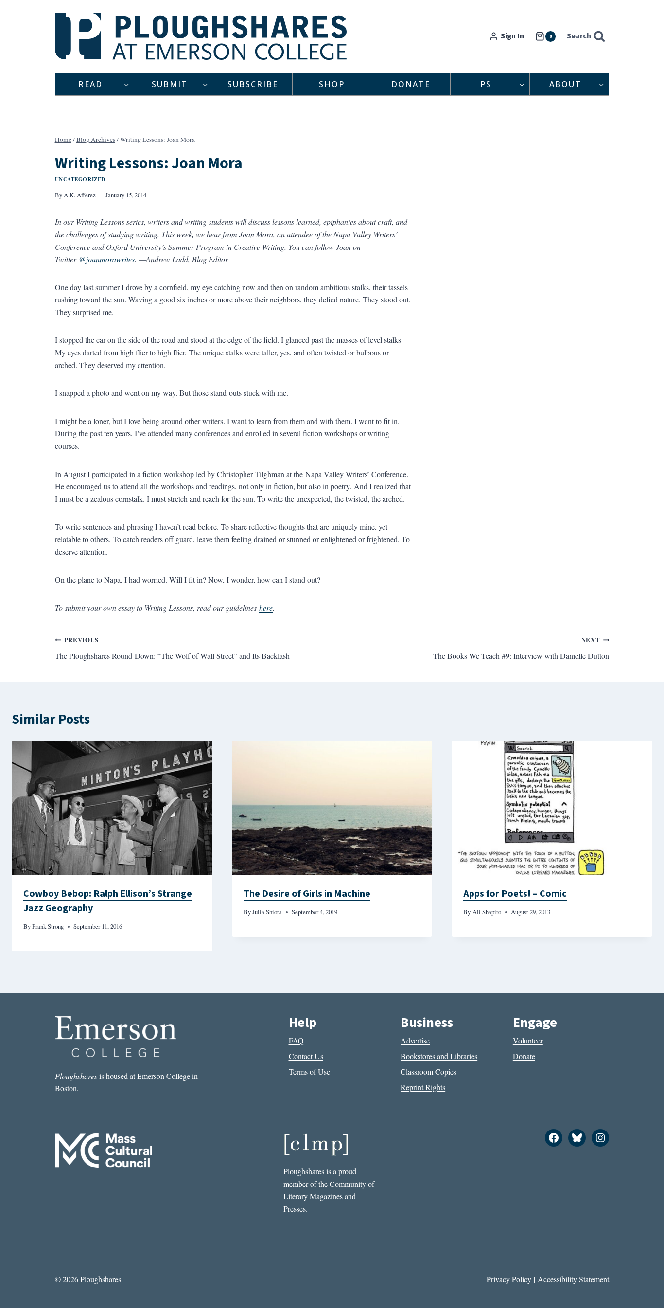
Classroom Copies (428, 1071)
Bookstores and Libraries (439, 1056)
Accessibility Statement (573, 1279)
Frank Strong (48, 926)
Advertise (415, 1040)
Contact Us (306, 1056)
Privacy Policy (509, 1279)
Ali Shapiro (486, 911)
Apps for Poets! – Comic (515, 894)
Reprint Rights (423, 1087)
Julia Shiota (267, 911)
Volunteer (528, 1040)
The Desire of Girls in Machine (307, 894)
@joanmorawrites (107, 259)
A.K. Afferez (80, 195)
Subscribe (252, 84)
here (266, 607)
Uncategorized (80, 179)
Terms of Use (309, 1071)
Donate (410, 84)
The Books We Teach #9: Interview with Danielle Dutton (521, 648)
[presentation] (112, 808)
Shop (332, 84)
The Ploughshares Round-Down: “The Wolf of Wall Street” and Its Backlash (172, 648)
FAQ (296, 1040)
